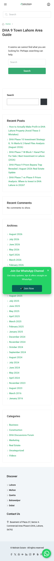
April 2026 (14, 254)
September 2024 (17, 352)
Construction (15, 430)
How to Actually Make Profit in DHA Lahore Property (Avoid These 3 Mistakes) (26, 130)
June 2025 (14, 306)
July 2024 (14, 362)
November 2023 (17, 383)
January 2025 (16, 331)
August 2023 (15, 388)
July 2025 (14, 301)
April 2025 (14, 316)
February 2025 (16, 326)
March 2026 (15, 260)
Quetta (12, 495)
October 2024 (16, 347)
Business (13, 425)
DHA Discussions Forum (21, 435)
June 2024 (14, 367)
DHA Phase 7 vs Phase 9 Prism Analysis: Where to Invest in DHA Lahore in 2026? (24, 181)
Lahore (12, 485)
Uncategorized (16, 450)
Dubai (12, 505)
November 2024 (17, 342)
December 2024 (17, 337)
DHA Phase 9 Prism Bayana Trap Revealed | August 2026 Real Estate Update (26, 168)
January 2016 (16, 398)
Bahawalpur (14, 500)
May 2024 (14, 372)
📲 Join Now (27, 288)
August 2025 (15, 295)
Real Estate (14, 445)
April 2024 (14, 378)
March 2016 (15, 393)
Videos (12, 455)
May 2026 (14, 249)
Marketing (14, 440)
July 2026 (14, 239)
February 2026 (16, 265)
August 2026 (15, 234)
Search (27, 71)
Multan (12, 490)
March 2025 (15, 321)
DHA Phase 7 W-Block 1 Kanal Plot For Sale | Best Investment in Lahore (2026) (26, 156)
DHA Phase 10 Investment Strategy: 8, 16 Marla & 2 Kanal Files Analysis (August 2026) (26, 143)
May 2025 (14, 311)
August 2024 (15, 357)
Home (8, 24)
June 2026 (14, 244)
